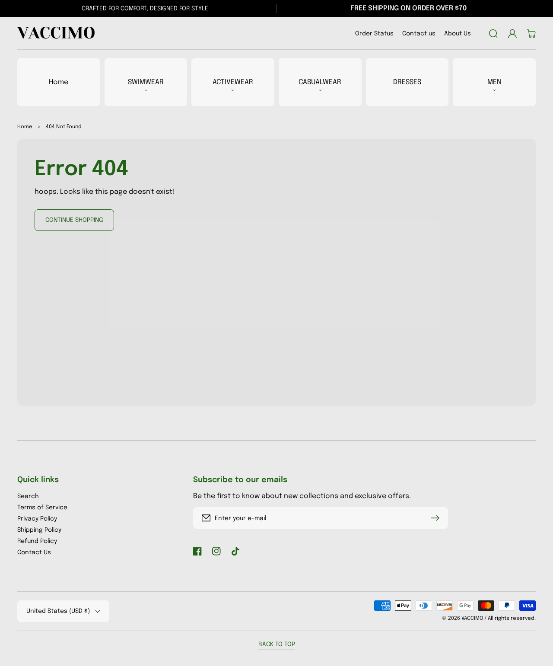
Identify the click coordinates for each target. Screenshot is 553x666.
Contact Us (34, 552)
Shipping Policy (39, 530)
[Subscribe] (437, 518)
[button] (493, 33)
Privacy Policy (37, 519)
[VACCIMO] (54, 33)
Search (28, 496)
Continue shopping (74, 220)
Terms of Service (42, 508)
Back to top (276, 644)
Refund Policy (37, 541)
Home (24, 126)
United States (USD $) (58, 611)
